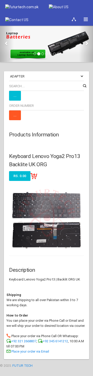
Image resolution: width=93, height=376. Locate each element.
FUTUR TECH (22, 366)
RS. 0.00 (19, 176)
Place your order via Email (30, 351)
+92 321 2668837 (23, 341)
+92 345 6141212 (55, 341)
